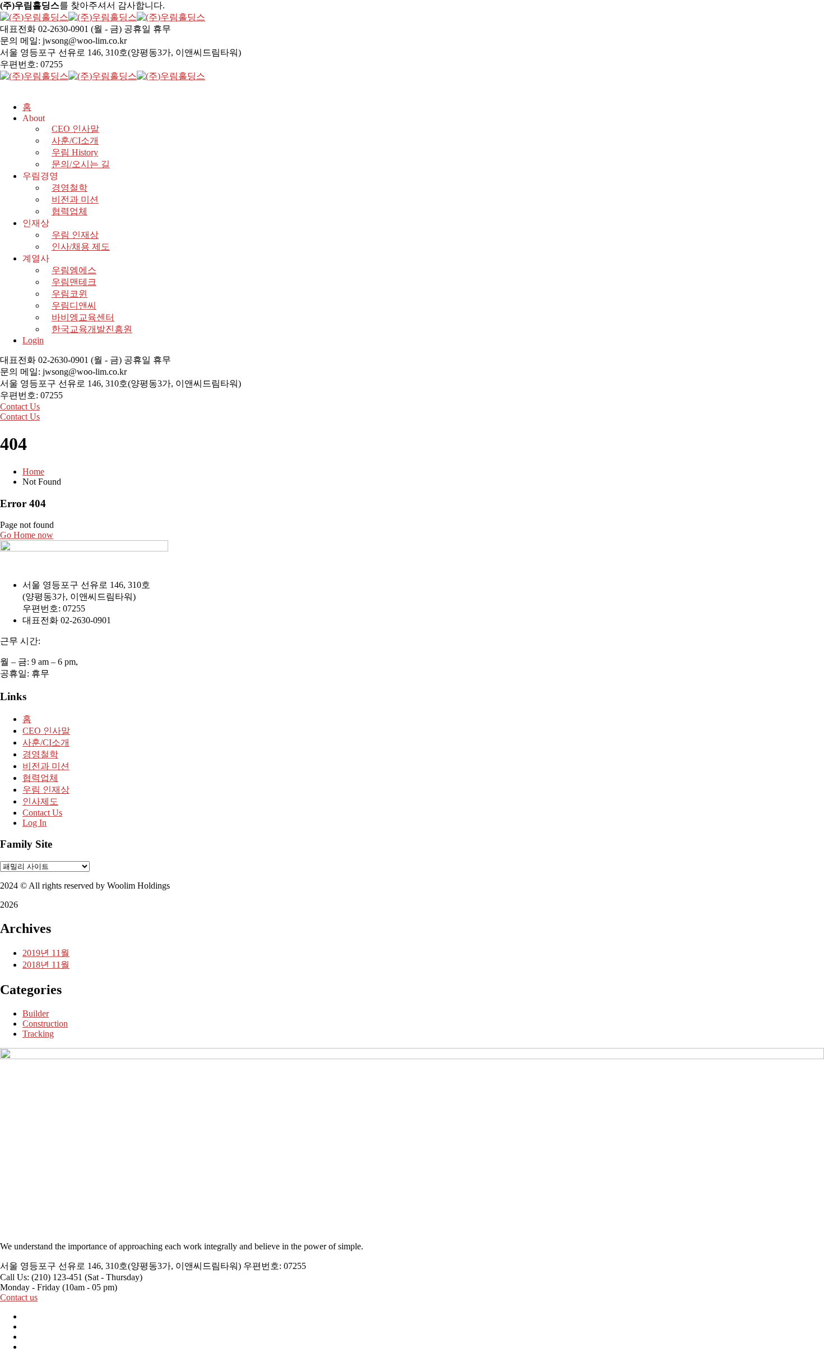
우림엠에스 (74, 270)
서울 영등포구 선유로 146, (51, 52)
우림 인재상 (75, 235)
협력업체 (69, 211)
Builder (35, 1013)
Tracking (38, 1033)
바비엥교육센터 (83, 317)
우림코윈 (69, 293)
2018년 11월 (46, 964)
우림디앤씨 (74, 305)
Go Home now (26, 535)
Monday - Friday (30, 1287)
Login (33, 340)
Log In (34, 822)
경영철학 (69, 187)
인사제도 (40, 801)
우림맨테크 (74, 282)
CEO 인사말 (46, 730)
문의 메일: (20, 40)
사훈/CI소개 (46, 742)
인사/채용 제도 (81, 246)
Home (33, 471)
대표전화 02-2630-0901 (44, 29)
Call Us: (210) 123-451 (41, 1277)
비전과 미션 (75, 199)
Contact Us (20, 406)
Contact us (19, 1297)
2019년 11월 (46, 953)
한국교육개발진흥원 (92, 329)
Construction (45, 1023)
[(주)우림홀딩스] (34, 17)
